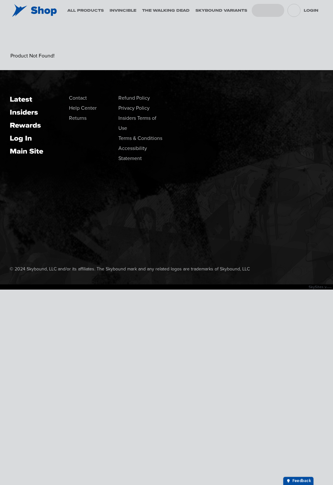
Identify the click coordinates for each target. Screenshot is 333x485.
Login (311, 10)
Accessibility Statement (132, 153)
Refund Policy (134, 98)
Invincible (123, 10)
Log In (21, 138)
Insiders (24, 112)
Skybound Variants (221, 10)
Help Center (83, 108)
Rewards (25, 125)
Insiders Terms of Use (137, 123)
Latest (21, 99)
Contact (78, 98)
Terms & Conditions (140, 138)
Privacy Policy (134, 108)
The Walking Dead (166, 10)
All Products (85, 10)
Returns (78, 118)
